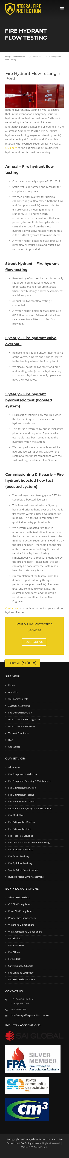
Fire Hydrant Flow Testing (21, 801)
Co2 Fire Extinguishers (19, 904)
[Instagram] (34, 662)
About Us (13, 692)
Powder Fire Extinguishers (22, 918)
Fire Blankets (15, 938)
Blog (10, 739)
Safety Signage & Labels (20, 965)
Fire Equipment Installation (22, 774)
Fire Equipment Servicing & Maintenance (29, 781)
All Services (14, 767)
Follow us (14, 662)
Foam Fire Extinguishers (20, 911)
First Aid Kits (14, 959)
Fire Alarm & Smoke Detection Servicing (29, 842)
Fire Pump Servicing (18, 856)
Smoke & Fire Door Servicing (23, 870)
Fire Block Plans (16, 815)
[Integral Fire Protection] (23, 8)
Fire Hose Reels (16, 945)
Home (11, 685)
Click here (11, 148)
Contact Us (14, 746)
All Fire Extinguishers (19, 897)
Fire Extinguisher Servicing (22, 787)
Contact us (11, 608)
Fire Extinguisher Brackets (21, 979)
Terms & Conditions (18, 733)
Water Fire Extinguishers (21, 924)
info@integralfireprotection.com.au (30, 1015)
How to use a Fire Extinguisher (24, 719)
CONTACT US (34, 641)
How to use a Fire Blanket (21, 726)
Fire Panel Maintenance (20, 849)
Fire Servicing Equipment (21, 972)
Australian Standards (19, 705)
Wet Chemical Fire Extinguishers (25, 931)
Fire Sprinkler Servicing (20, 863)
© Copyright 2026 (16, 1139)
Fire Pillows (14, 952)
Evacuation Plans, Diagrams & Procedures (30, 808)
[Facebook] (24, 662)
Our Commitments (18, 698)
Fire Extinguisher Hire (19, 829)
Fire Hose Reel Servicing (20, 835)
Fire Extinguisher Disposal (21, 822)
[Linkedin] (29, 662)
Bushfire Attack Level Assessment (26, 876)
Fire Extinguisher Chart (20, 712)
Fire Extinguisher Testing (21, 794)
